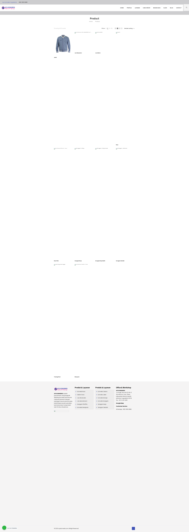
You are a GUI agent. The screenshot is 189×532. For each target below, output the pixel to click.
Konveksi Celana (102, 391)
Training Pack (57, 376)
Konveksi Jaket (102, 395)
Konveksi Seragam (103, 401)
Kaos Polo (56, 260)
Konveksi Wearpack (82, 407)
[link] (106, 28)
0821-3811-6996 (23, 2)
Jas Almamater (78, 53)
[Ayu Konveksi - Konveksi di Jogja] (8, 8)
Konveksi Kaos (81, 391)
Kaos (117, 144)
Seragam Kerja (78, 260)
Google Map (120, 403)
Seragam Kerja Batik (100, 260)
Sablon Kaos (80, 395)
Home (91, 21)
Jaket (55, 57)
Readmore (65, 407)
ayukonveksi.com (63, 528)
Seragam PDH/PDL (82, 404)
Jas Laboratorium (82, 401)
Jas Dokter (98, 53)
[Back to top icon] (133, 528)
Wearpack (77, 376)
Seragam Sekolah (120, 260)
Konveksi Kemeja (102, 398)
